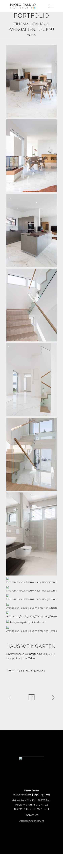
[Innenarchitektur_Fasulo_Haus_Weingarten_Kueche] (31, 230)
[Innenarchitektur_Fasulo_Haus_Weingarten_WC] (31, 589)
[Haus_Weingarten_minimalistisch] (31, 622)
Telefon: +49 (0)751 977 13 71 (31, 808)
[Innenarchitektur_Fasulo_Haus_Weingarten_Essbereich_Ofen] (31, 155)
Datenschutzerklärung (31, 820)
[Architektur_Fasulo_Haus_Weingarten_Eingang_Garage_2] (31, 606)
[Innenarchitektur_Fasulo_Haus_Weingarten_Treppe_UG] (31, 454)
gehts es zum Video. (20, 658)
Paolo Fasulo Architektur (31, 670)
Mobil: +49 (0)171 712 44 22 (31, 804)
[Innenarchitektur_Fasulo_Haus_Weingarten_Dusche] (31, 580)
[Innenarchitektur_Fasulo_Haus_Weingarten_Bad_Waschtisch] (31, 597)
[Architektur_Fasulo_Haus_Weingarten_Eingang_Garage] (31, 615)
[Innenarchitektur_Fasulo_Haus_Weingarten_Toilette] (31, 534)
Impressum (31, 814)
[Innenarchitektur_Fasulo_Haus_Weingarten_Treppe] (31, 305)
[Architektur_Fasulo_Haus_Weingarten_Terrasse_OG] (31, 629)
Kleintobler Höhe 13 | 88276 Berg (31, 800)
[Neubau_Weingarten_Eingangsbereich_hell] (31, 379)
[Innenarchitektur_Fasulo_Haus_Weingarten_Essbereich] (31, 81)
